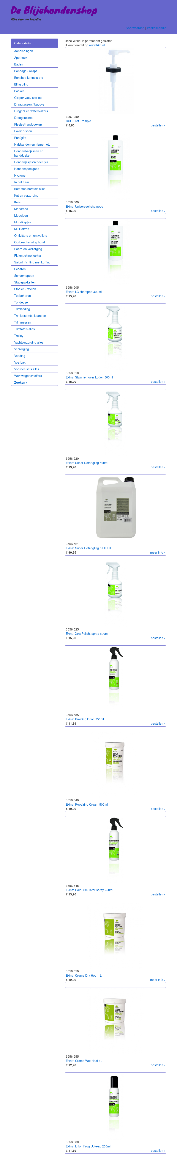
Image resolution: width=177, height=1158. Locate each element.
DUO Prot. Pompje (78, 121)
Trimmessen (22, 322)
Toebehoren (22, 295)
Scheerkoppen (24, 275)
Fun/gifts (20, 137)
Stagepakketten (25, 282)
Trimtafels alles (24, 329)
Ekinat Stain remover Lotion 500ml (89, 377)
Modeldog (21, 215)
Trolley (18, 335)
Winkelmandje (156, 28)
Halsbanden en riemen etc (32, 144)
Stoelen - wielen (25, 289)
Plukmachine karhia (27, 255)
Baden (18, 64)
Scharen (20, 269)
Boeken (19, 91)
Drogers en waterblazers (31, 111)
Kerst (17, 202)
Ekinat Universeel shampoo (84, 206)
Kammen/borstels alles (29, 189)
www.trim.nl (97, 45)
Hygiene (19, 175)
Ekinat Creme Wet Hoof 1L (84, 1060)
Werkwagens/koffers (28, 376)
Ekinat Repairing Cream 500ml (87, 804)
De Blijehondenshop (54, 9)
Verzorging (21, 349)
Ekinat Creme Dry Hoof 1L (84, 975)
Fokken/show (23, 131)
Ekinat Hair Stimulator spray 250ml (89, 890)
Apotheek (20, 57)
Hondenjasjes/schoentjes (31, 162)
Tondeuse (21, 302)
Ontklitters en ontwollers (30, 235)
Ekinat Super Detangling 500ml (87, 463)
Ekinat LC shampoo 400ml (84, 292)
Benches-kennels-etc (28, 77)
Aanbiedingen (23, 51)
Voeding (19, 355)
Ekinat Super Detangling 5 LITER (88, 548)
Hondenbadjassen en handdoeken (28, 153)
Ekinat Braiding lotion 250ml (85, 719)
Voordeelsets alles (26, 369)
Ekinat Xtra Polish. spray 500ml (87, 633)
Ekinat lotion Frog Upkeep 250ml (88, 1146)
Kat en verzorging (26, 195)
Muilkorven (21, 229)
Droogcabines (23, 117)
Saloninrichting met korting (32, 262)
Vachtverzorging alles (28, 342)
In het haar (21, 182)
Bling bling (21, 84)
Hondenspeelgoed (26, 169)
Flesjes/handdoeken (28, 124)
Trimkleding (22, 309)
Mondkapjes (22, 222)
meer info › (157, 552)
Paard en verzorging (28, 249)
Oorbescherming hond (29, 242)
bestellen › (158, 125)
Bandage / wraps (25, 71)
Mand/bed (21, 209)
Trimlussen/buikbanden (30, 315)
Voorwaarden (135, 28)
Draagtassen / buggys (29, 104)
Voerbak (19, 362)
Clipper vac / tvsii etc (28, 97)
